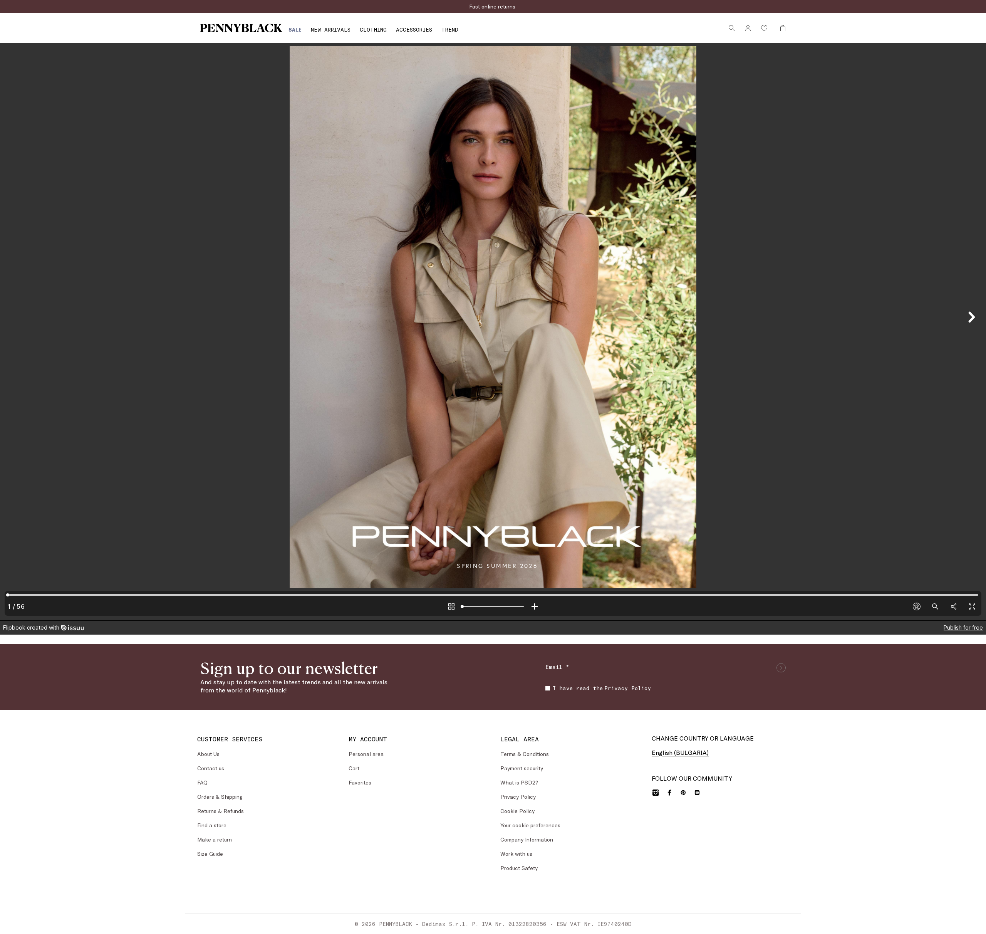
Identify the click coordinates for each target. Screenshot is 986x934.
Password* (434, 461)
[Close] (562, 398)
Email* (429, 426)
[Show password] (557, 476)
